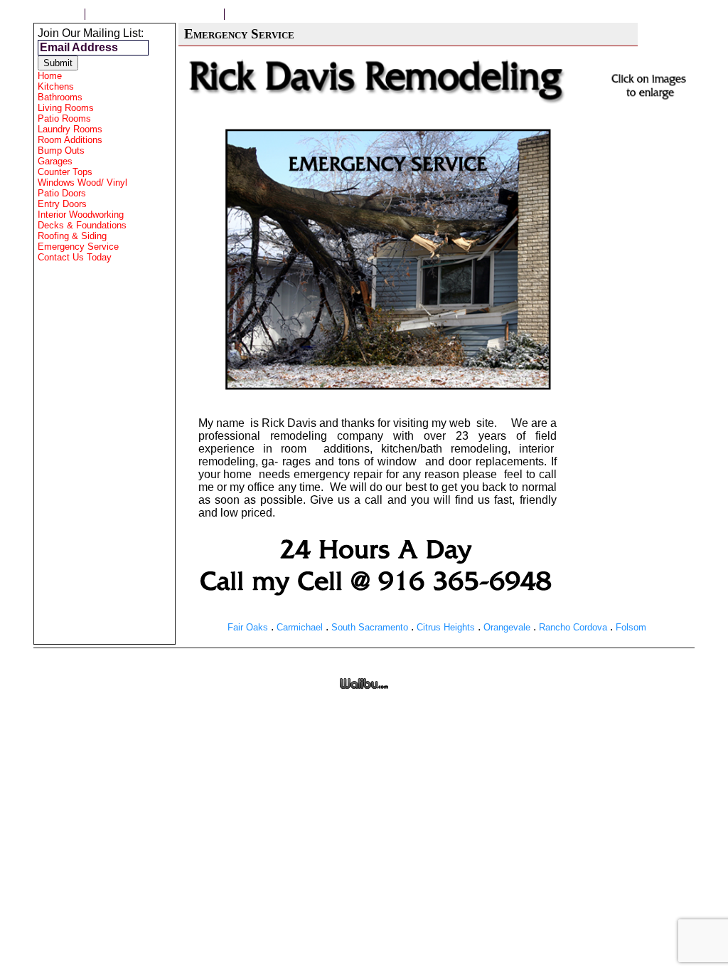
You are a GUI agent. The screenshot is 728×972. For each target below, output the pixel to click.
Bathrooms (60, 97)
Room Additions (70, 139)
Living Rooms (66, 107)
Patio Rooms (64, 118)
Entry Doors (62, 204)
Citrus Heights (446, 627)
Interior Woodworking (81, 214)
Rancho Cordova (573, 627)
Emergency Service (78, 246)
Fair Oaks (248, 627)
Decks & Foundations (82, 225)
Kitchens (56, 86)
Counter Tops (65, 172)
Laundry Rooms (70, 129)
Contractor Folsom (154, 14)
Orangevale (506, 627)
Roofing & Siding (72, 236)
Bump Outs (61, 150)
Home (59, 14)
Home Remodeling (285, 14)
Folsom (631, 627)
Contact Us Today (75, 257)
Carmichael (300, 627)
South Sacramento (369, 627)
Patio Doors (62, 193)
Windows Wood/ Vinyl (82, 182)
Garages (55, 161)
